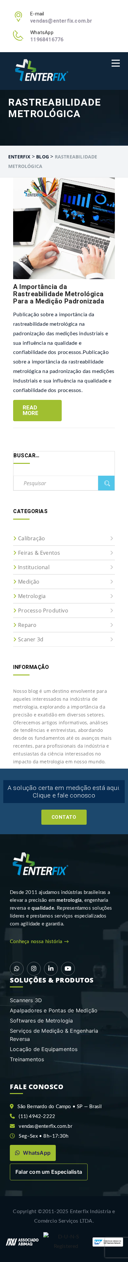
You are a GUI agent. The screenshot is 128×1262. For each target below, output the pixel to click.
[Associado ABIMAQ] (22, 1242)
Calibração (31, 538)
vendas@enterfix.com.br (61, 21)
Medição (28, 581)
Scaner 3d (30, 639)
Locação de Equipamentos (44, 1049)
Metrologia (32, 596)
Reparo (27, 625)
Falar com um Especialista (48, 1172)
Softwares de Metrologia (41, 1020)
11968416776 (46, 39)
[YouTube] (68, 969)
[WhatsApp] (17, 969)
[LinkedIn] (51, 969)
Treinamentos (27, 1059)
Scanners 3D (26, 1000)
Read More (31, 410)
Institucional (34, 567)
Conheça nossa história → (39, 941)
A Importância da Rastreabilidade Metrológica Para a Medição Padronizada (58, 294)
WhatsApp (36, 1152)
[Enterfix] (41, 71)
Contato (64, 817)
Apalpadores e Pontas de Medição (53, 1010)
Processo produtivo (43, 610)
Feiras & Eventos (39, 552)
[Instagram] (34, 969)
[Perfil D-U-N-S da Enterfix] (66, 1241)
